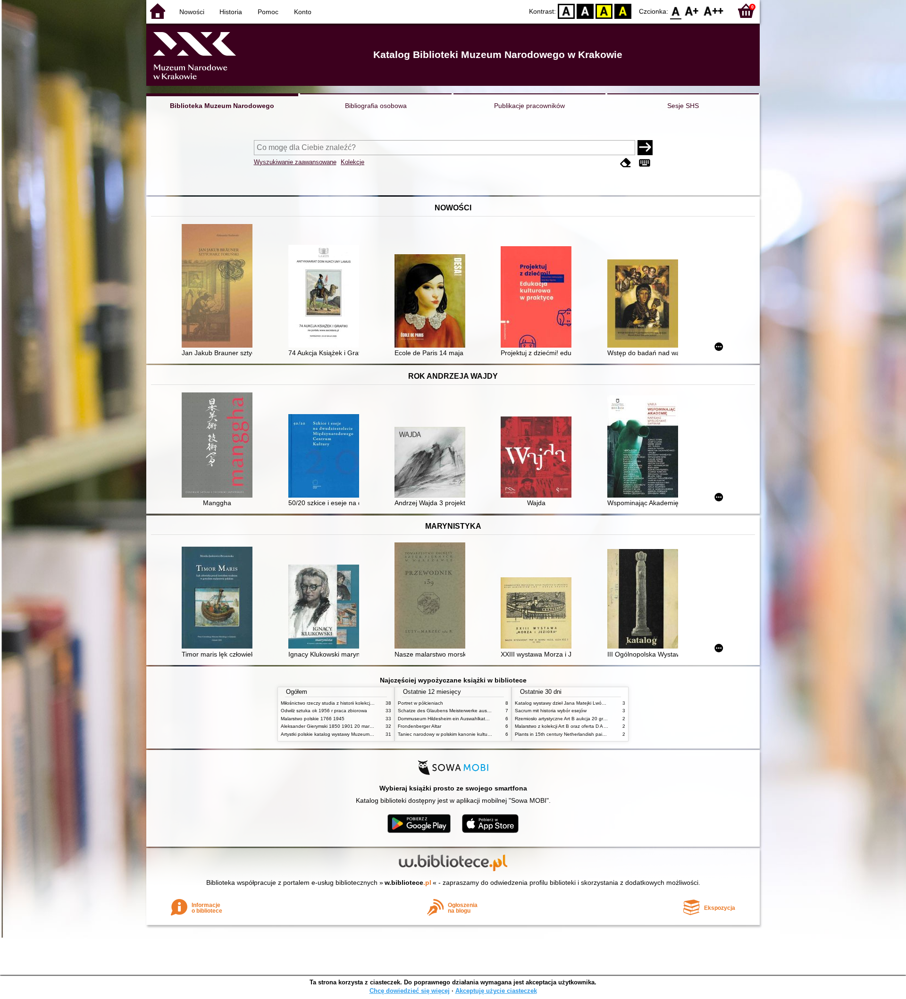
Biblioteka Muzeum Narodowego (222, 105)
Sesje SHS (683, 105)
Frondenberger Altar (419, 726)
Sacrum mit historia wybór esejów (551, 710)
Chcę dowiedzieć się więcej (409, 990)
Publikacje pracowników (529, 105)
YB (604, 11)
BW (585, 11)
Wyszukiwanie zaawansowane (295, 162)
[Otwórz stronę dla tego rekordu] (219, 287)
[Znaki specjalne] (644, 163)
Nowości (191, 12)
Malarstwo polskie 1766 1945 (312, 718)
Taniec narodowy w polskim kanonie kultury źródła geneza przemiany (472, 734)
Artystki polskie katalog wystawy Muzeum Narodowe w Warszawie (351, 734)
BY (623, 11)
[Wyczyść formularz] (625, 163)
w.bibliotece (408, 882)
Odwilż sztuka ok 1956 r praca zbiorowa (324, 710)
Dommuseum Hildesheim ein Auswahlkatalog (446, 718)
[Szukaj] (645, 147)
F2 (713, 11)
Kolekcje (352, 162)
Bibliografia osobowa (376, 105)
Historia (230, 12)
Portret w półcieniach (420, 703)
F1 (692, 11)
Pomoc (268, 12)
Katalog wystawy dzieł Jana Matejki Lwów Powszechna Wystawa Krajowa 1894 (601, 703)
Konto (302, 12)
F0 (675, 11)
